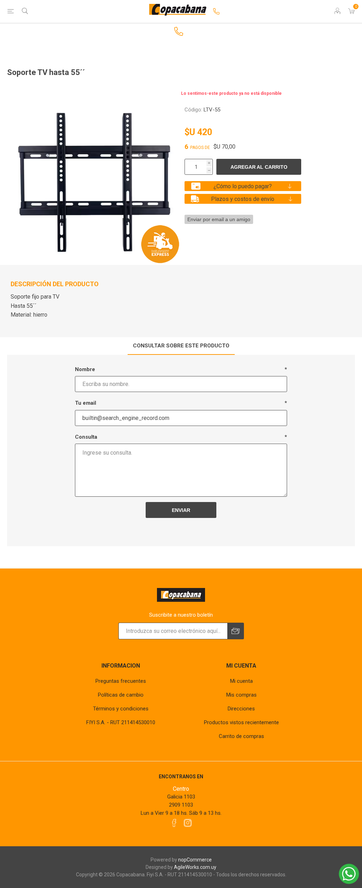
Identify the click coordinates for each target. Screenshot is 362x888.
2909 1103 (181, 805)
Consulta (86, 437)
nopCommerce (195, 860)
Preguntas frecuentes (120, 681)
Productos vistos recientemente (241, 722)
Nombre (85, 369)
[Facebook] (174, 823)
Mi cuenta (241, 681)
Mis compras (241, 695)
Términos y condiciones (120, 708)
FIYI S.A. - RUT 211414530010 (120, 722)
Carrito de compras (241, 736)
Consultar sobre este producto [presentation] (181, 345)
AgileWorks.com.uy (195, 867)
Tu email (85, 403)
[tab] (181, 346)
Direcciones (241, 708)
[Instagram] (187, 823)
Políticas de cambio (121, 695)
